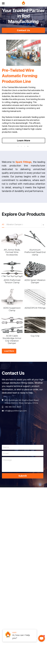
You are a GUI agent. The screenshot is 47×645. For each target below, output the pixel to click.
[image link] (24, 3)
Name (6, 447)
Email (6, 453)
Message (7, 460)
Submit (22, 475)
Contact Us (23, 30)
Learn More (23, 140)
